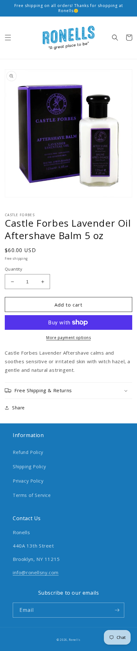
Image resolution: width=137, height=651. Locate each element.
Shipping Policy (29, 466)
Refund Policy (28, 452)
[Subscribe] (117, 610)
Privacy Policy (28, 481)
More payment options (68, 337)
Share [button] (18, 408)
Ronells (74, 639)
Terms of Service (32, 495)
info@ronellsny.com (36, 572)
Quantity (13, 269)
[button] (8, 38)
